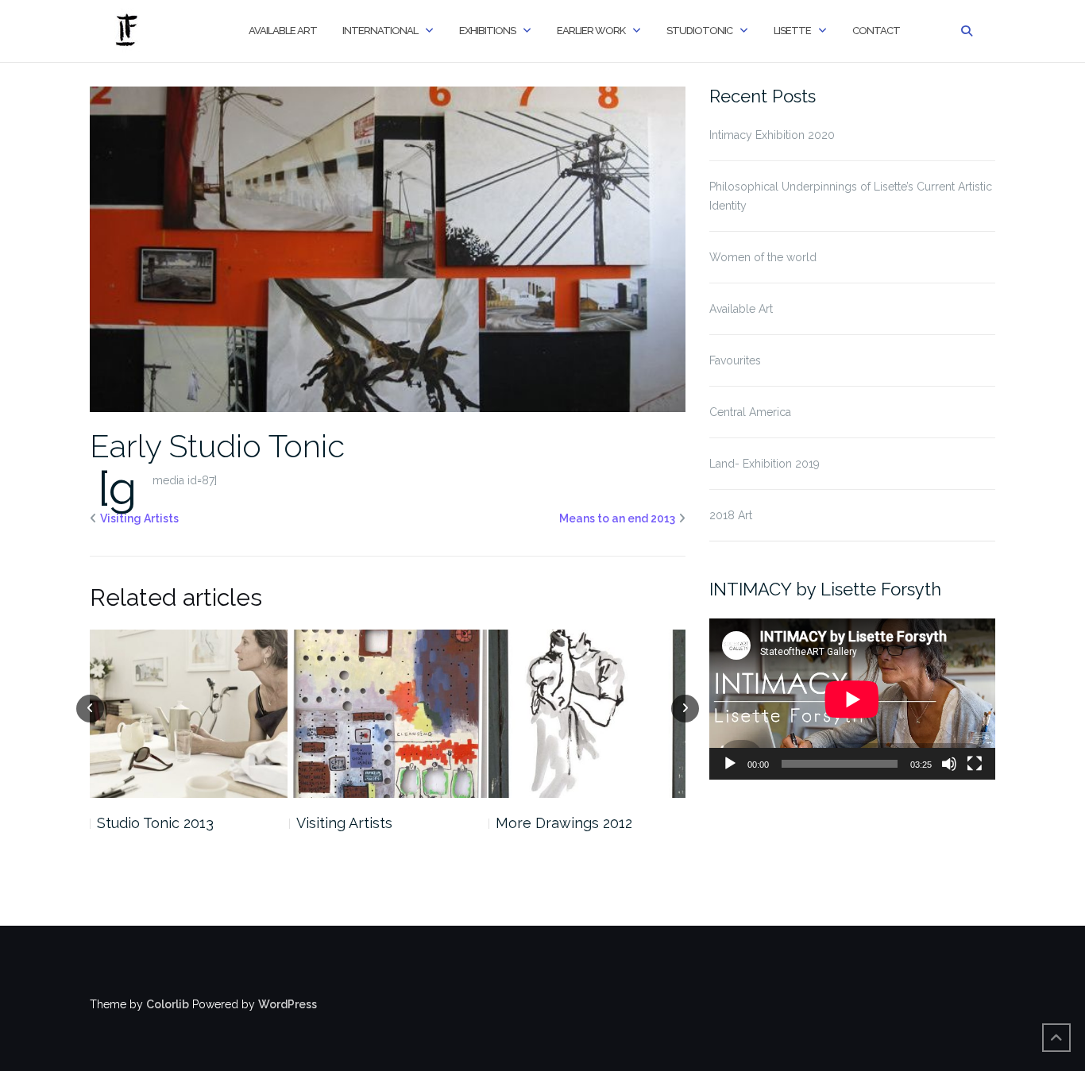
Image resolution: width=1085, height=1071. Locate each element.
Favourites (735, 360)
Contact (876, 31)
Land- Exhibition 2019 (764, 463)
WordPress (287, 1004)
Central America (750, 412)
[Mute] (949, 764)
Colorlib (167, 1004)
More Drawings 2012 (564, 823)
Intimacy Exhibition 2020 (772, 135)
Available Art (283, 31)
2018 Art (730, 515)
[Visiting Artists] (388, 713)
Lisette (792, 31)
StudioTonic (699, 31)
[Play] (730, 764)
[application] (852, 699)
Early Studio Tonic (217, 445)
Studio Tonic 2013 (155, 823)
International (380, 31)
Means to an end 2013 (617, 518)
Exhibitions (487, 31)
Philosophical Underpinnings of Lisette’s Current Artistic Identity (850, 196)
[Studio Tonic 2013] (189, 713)
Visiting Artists (139, 518)
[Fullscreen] (975, 764)
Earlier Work (591, 31)
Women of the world (763, 257)
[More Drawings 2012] (587, 713)
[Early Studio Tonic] (387, 248)
